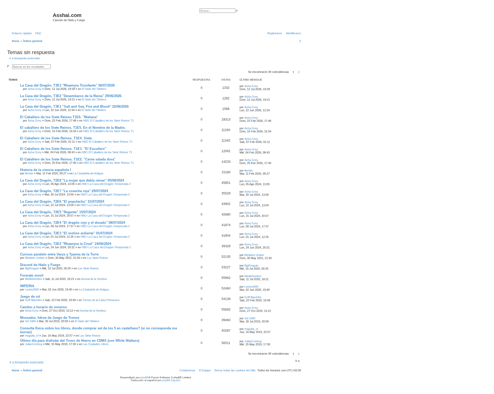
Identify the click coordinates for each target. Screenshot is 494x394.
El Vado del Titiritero (94, 88)
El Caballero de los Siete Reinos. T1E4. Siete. (56, 138)
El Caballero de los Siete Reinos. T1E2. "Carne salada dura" (68, 159)
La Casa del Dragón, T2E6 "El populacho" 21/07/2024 (62, 201)
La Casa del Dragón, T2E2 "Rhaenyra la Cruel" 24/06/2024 (65, 244)
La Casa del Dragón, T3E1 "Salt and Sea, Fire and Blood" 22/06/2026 (74, 106)
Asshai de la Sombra (94, 278)
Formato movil (31, 275)
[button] (303, 72)
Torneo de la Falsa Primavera (101, 300)
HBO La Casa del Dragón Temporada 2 (106, 183)
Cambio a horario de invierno (43, 307)
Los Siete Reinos (97, 257)
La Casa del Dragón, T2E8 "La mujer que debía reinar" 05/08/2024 (72, 180)
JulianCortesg (33, 344)
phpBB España (171, 380)
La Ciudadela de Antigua (88, 173)
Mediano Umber (35, 257)
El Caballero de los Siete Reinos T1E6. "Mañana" (59, 117)
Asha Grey (34, 88)
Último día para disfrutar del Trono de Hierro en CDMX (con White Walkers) (79, 340)
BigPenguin (32, 268)
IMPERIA (27, 286)
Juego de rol (30, 296)
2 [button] (298, 72)
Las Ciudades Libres (96, 344)
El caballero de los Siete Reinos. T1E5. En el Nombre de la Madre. (73, 128)
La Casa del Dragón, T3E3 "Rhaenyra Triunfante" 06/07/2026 (67, 85)
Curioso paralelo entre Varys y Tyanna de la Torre (59, 254)
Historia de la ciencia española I (45, 170)
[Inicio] (30, 16)
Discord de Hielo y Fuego (40, 265)
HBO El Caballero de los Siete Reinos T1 (108, 120)
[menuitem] (37, 33)
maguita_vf (32, 335)
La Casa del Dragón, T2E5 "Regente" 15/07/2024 (58, 212)
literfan (29, 173)
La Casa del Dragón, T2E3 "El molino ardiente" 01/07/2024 (66, 233)
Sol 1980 (30, 321)
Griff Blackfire (33, 300)
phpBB (144, 377)
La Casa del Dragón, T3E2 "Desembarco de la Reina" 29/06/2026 (70, 96)
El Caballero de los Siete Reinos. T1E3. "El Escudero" (63, 149)
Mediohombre (33, 278)
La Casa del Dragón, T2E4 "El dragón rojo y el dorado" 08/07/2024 (72, 223)
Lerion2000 (32, 289)
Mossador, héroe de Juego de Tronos (49, 318)
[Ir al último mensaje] (260, 86)
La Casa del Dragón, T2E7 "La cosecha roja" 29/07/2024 (64, 191)
